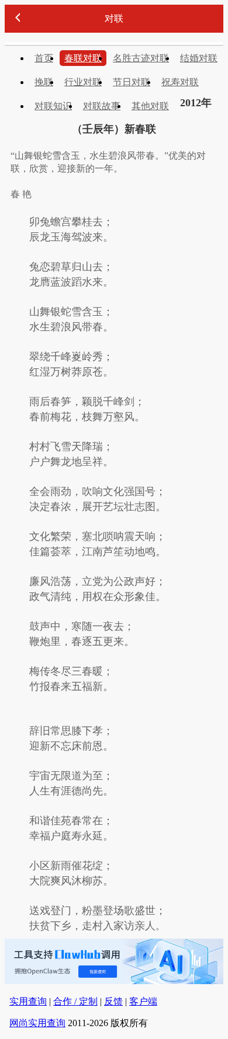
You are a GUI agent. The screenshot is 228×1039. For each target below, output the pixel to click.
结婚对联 (198, 58)
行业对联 (83, 82)
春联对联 (83, 58)
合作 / (75, 1001)
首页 (43, 58)
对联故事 (101, 106)
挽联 (43, 82)
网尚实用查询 (37, 1023)
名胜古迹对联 (141, 58)
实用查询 (28, 1001)
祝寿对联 (180, 82)
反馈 (113, 1001)
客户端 (143, 1001)
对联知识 (53, 106)
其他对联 (150, 106)
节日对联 (131, 82)
